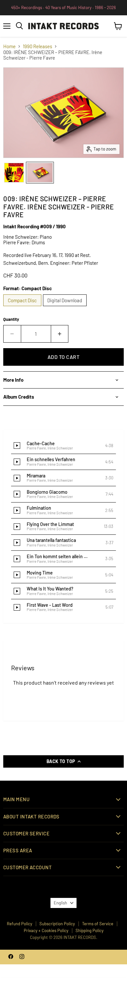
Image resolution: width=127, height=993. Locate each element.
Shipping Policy (90, 930)
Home (9, 46)
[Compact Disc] (23, 307)
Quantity (11, 319)
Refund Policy (19, 923)
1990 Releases (37, 46)
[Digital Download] (66, 307)
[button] (63, 446)
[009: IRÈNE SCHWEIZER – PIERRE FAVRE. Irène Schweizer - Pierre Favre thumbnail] (14, 172)
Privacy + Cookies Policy (46, 930)
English (60, 902)
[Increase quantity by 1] (60, 334)
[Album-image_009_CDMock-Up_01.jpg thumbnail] (39, 172)
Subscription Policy (57, 923)
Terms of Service (97, 923)
